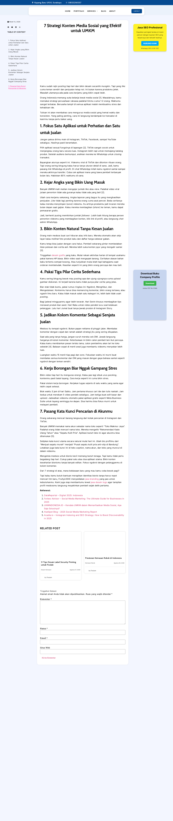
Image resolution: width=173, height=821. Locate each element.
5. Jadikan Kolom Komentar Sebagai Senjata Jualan (18, 72)
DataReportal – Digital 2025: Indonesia (63, 495)
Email (44, 638)
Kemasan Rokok (90, 563)
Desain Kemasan (46, 570)
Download (150, 283)
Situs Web (45, 648)
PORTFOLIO (79, 11)
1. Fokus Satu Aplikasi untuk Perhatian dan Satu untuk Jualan (18, 42)
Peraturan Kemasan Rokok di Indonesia (103, 558)
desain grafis (58, 255)
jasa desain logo (99, 482)
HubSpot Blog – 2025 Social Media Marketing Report (70, 512)
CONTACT (137, 11)
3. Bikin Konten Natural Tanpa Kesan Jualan (17, 57)
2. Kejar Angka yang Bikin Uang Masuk (18, 51)
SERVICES (91, 11)
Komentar (46, 599)
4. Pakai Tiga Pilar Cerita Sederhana (18, 64)
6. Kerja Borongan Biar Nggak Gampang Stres (17, 80)
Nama (44, 629)
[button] (8, 27)
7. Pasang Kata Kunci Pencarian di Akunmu (17, 87)
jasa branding (92, 479)
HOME (67, 11)
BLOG (103, 11)
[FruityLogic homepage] (40, 11)
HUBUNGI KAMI (150, 43)
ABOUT (112, 11)
